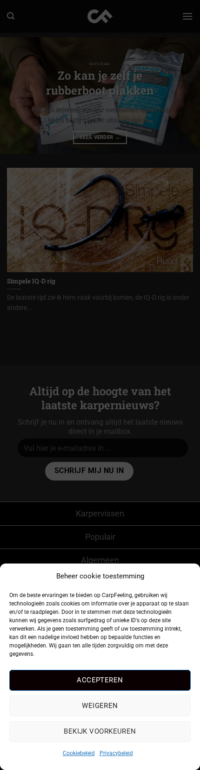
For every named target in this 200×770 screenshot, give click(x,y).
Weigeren (100, 705)
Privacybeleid (116, 753)
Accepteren (100, 680)
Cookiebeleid (79, 753)
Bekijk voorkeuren (100, 731)
